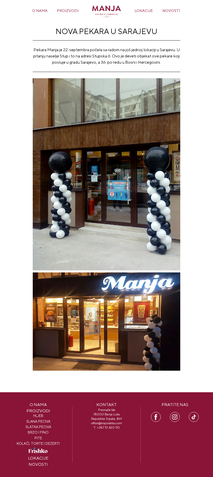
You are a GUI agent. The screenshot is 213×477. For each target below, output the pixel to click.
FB (156, 414)
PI (194, 414)
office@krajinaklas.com (106, 423)
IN (174, 414)
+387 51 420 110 (108, 427)
